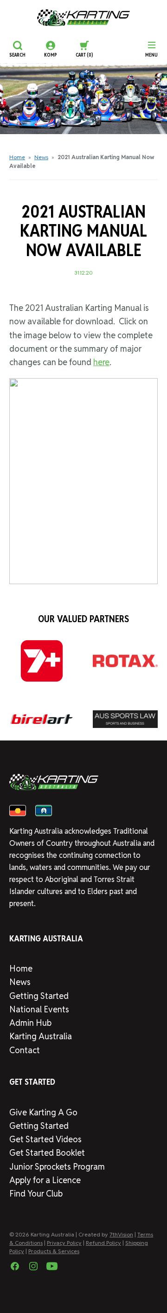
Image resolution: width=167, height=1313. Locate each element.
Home (17, 157)
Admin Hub (30, 1022)
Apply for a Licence (45, 1180)
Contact (24, 1050)
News (41, 157)
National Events (39, 1009)
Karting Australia (40, 1036)
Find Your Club (36, 1193)
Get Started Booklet (47, 1152)
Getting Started (39, 996)
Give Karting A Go (43, 1112)
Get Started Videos (45, 1139)
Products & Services (53, 1251)
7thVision (121, 1234)
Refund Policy (103, 1242)
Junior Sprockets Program (57, 1166)
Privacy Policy (64, 1242)
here (101, 362)
